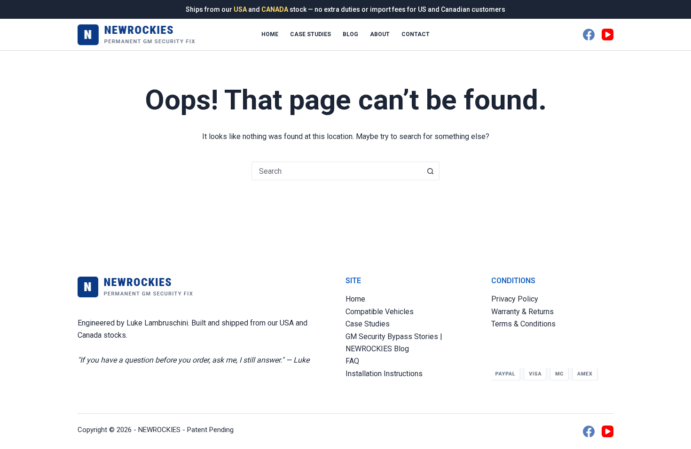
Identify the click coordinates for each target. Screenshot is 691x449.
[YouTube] (607, 34)
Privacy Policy (514, 298)
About (380, 34)
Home (269, 34)
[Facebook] (589, 34)
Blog (350, 34)
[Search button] (430, 171)
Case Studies (310, 34)
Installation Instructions (384, 373)
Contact (415, 34)
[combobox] (336, 171)
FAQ (352, 360)
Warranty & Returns (522, 311)
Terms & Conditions (523, 323)
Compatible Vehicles (380, 311)
